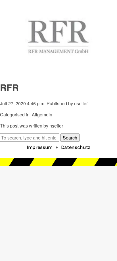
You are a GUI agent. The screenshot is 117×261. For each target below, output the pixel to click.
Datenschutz (75, 147)
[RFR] (58, 71)
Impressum (40, 147)
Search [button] (70, 137)
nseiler (81, 103)
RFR (9, 87)
